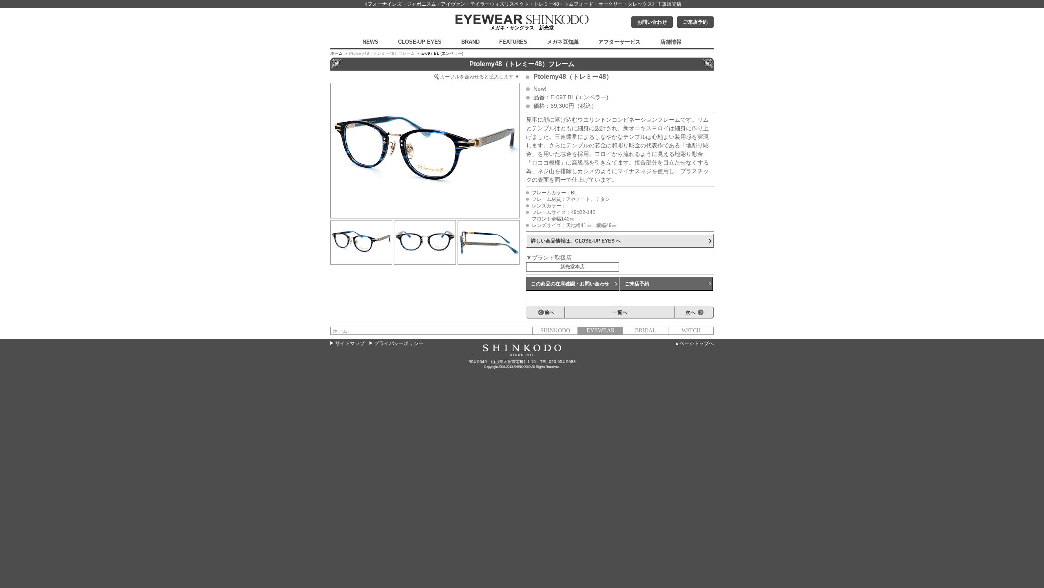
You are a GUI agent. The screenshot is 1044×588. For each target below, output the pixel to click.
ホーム (340, 331)
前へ (549, 312)
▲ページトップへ (694, 343)
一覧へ (620, 312)
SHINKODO (555, 330)
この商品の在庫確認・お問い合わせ (570, 284)
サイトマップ (350, 343)
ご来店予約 (695, 22)
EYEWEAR (600, 330)
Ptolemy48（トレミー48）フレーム (382, 53)
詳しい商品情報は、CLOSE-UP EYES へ (576, 241)
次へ (690, 312)
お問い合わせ (652, 22)
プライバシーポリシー (398, 343)
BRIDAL (645, 330)
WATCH (691, 330)
